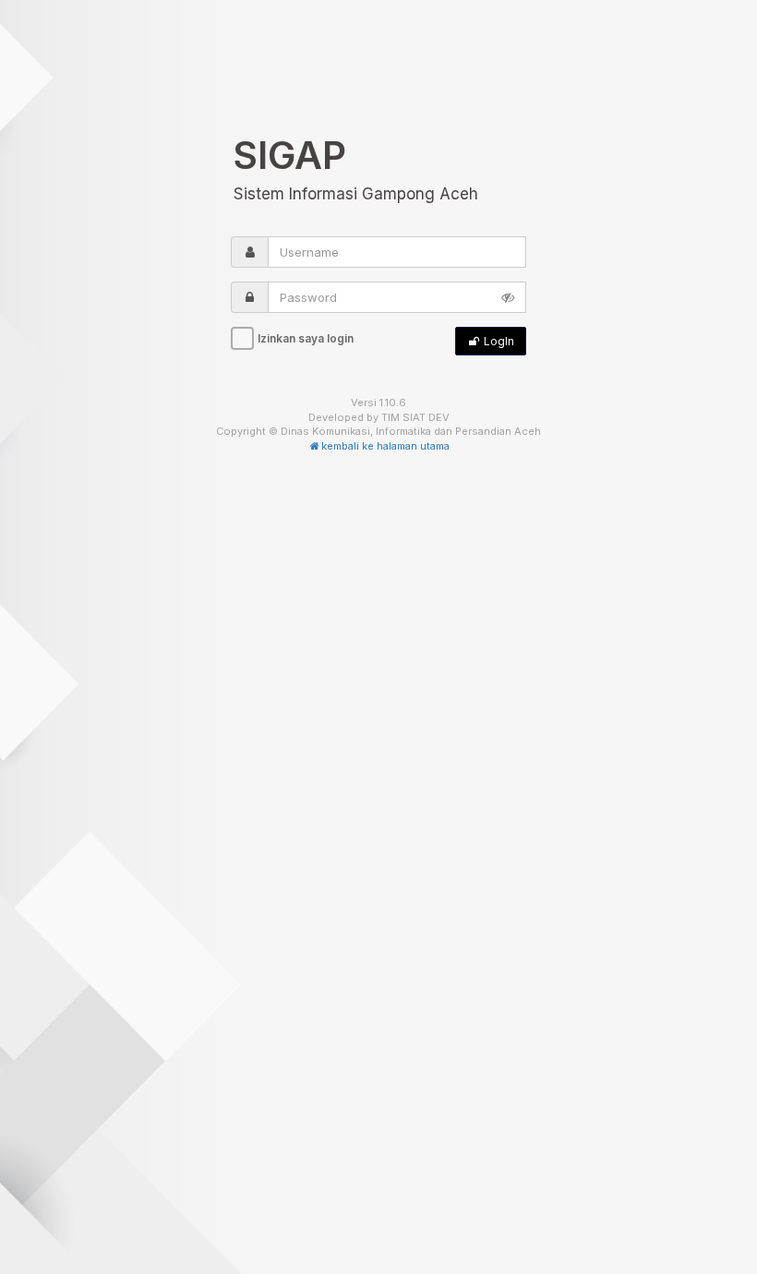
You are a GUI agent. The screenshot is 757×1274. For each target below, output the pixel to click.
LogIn (497, 341)
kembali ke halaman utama (385, 445)
